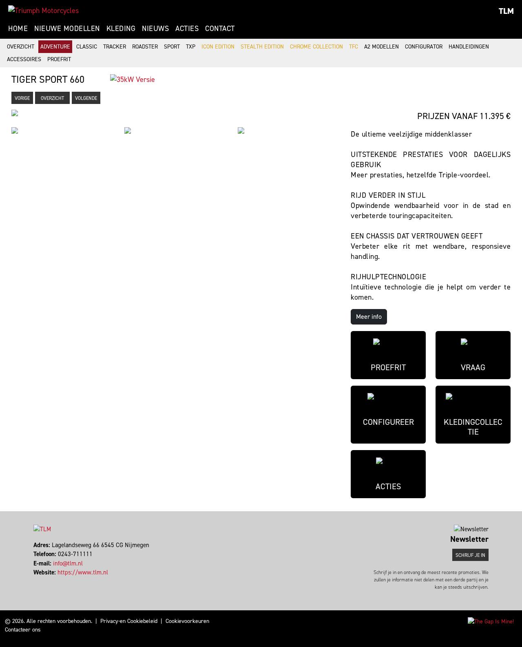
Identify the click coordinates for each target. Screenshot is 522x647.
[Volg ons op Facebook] (34, 582)
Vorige (22, 98)
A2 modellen (381, 47)
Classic (86, 47)
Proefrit (59, 59)
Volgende (86, 98)
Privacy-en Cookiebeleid (128, 621)
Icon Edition (217, 47)
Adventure (55, 47)
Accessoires (24, 59)
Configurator (423, 47)
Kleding (121, 28)
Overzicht (20, 47)
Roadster (145, 47)
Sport (172, 47)
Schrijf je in (470, 555)
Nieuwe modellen (67, 28)
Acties (187, 28)
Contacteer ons (23, 630)
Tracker (114, 47)
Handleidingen (469, 47)
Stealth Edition (262, 47)
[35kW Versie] (132, 79)
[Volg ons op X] (38, 582)
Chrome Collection (316, 47)
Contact (220, 28)
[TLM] (43, 10)
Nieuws (155, 28)
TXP (190, 47)
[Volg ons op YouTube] (49, 582)
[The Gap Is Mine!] (491, 621)
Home (18, 28)
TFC (353, 47)
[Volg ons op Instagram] (42, 582)
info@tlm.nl (68, 563)
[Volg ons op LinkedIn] (45, 582)
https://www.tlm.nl (83, 572)
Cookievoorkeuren (187, 621)
